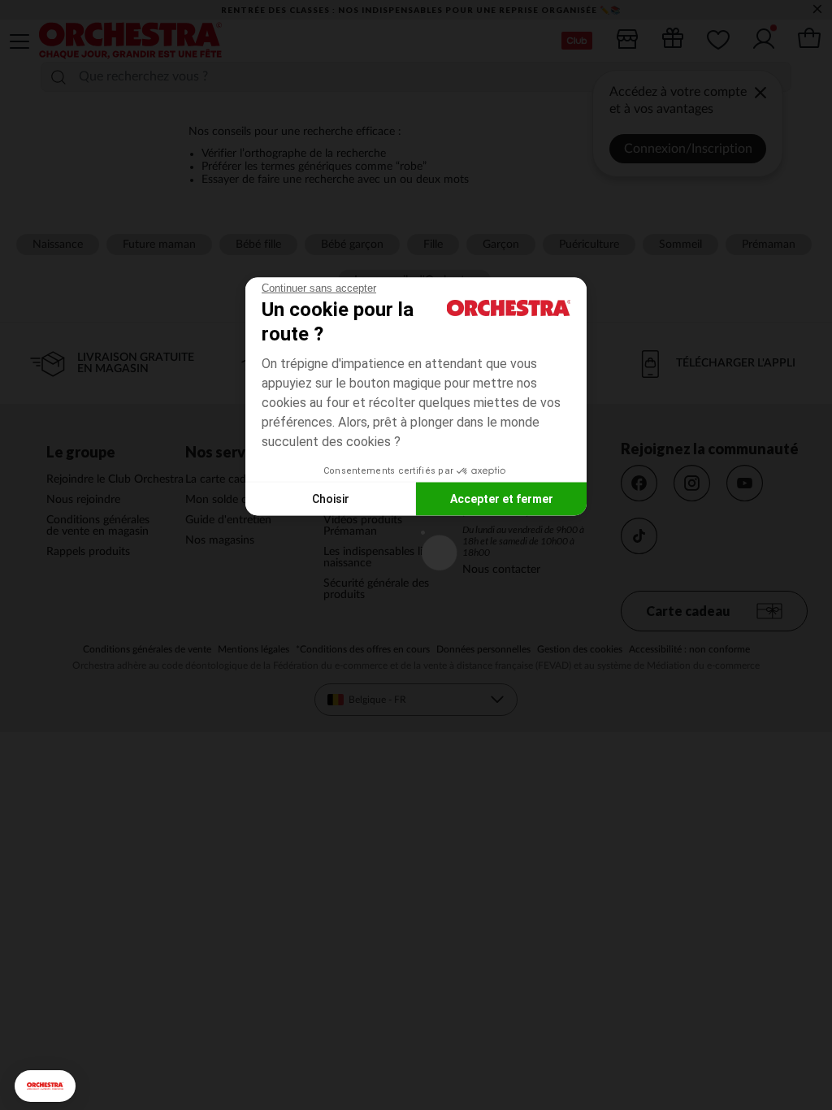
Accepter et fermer (501, 498)
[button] (45, 1086)
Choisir (330, 498)
